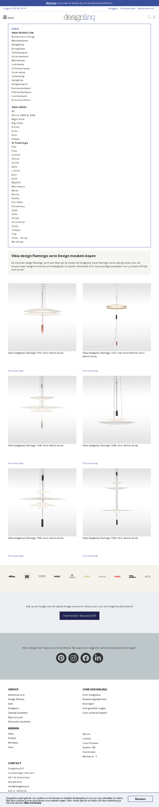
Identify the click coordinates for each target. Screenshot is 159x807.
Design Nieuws (16, 699)
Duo (14, 134)
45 (13, 111)
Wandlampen (20, 40)
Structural (18, 221)
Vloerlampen (20, 56)
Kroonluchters (21, 99)
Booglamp (18, 48)
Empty (16, 138)
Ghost (15, 158)
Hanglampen (20, 84)
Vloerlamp (18, 72)
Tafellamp (18, 76)
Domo (16, 126)
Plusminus (18, 206)
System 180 (89, 747)
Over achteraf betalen (95, 712)
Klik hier (51, 3)
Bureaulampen (21, 88)
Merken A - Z (90, 756)
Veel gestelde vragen (94, 708)
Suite (15, 226)
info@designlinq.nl (18, 786)
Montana (13, 742)
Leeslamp (18, 64)
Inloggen (113, 8)
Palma (15, 198)
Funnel (16, 154)
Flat (14, 146)
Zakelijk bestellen (18, 712)
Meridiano (18, 186)
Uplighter (18, 80)
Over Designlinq (91, 694)
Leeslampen (19, 95)
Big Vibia (17, 123)
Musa (15, 190)
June (14, 178)
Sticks (15, 218)
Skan (15, 210)
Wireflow (17, 241)
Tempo (16, 229)
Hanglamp (18, 44)
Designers (13, 708)
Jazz (14, 174)
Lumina (87, 738)
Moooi (86, 733)
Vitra (10, 747)
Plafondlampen (21, 92)
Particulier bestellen (19, 721)
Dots (15, 131)
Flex (14, 150)
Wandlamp (18, 60)
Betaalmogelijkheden (95, 699)
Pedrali (12, 738)
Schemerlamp (21, 68)
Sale (10, 703)
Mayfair (16, 182)
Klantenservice (146, 8)
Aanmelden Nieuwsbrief (79, 616)
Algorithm (18, 119)
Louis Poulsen (90, 743)
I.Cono (16, 170)
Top (14, 233)
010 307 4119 (19, 8)
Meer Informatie (32, 802)
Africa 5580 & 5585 (23, 115)
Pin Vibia (17, 202)
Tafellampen (20, 52)
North (15, 194)
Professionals (127, 8)
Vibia (15, 28)
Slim (14, 214)
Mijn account (15, 717)
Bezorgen (88, 703)
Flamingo (21, 142)
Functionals (89, 751)
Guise (15, 162)
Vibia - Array (20, 237)
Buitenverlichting (23, 36)
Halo (15, 166)
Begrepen (140, 798)
